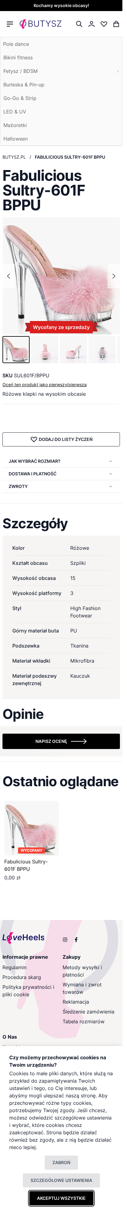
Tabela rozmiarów (83, 1021)
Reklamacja (76, 1002)
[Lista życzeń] (104, 24)
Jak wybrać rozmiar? (34, 461)
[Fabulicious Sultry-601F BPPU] (31, 828)
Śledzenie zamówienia (88, 1012)
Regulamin (14, 967)
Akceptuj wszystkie (61, 1198)
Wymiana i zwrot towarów (82, 988)
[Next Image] (114, 276)
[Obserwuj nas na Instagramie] (65, 939)
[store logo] (40, 24)
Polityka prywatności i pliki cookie (28, 990)
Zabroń (61, 1162)
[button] (16, 349)
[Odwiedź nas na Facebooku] (76, 939)
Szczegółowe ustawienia (61, 1180)
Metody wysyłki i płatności (82, 971)
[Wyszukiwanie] (79, 24)
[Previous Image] (8, 276)
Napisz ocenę (51, 741)
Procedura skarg (21, 977)
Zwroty (18, 486)
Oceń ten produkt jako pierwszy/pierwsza (44, 384)
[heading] (61, 523)
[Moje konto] (91, 24)
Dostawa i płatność (32, 473)
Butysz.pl (14, 157)
